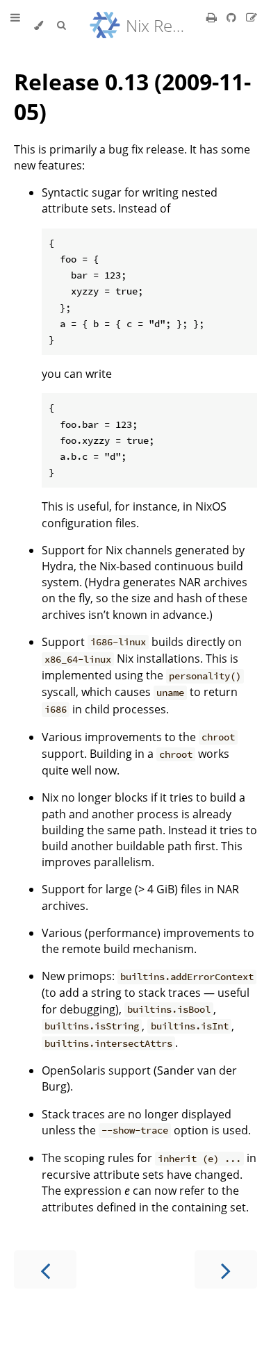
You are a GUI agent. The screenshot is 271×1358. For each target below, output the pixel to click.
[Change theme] (38, 25)
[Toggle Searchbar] (61, 25)
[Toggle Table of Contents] (15, 25)
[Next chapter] (226, 1269)
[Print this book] (213, 17)
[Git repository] (233, 17)
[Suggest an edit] (252, 17)
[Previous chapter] (45, 1269)
